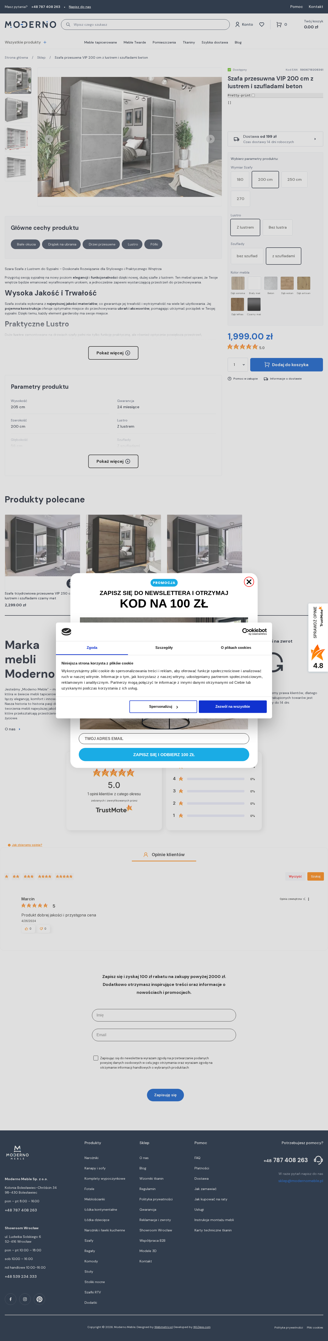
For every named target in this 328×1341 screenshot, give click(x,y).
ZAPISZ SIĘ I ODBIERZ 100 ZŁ (164, 754)
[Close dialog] (249, 582)
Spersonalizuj (160, 707)
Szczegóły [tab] (164, 647)
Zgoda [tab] (92, 647)
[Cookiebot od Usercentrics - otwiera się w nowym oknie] (246, 631)
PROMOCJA (164, 582)
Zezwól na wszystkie (232, 707)
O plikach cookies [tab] (236, 647)
